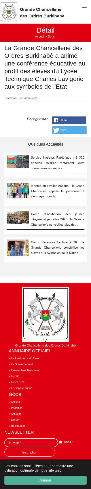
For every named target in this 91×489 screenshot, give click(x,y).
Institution (17, 408)
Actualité (16, 414)
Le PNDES (17, 382)
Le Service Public (21, 388)
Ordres (15, 420)
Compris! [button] (45, 480)
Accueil (15, 402)
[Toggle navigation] (84, 8)
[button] (69, 120)
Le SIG (15, 376)
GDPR (68, 442)
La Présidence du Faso (25, 358)
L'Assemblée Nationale (25, 370)
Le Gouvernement (22, 364)
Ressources (18, 425)
